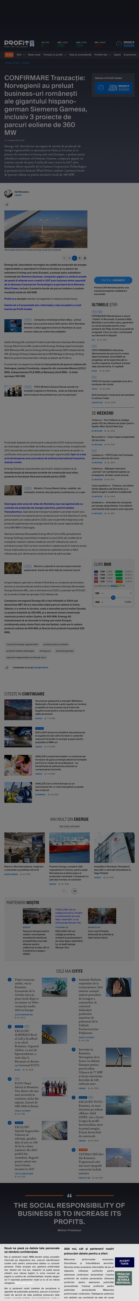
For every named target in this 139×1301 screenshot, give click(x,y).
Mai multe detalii (24, 1283)
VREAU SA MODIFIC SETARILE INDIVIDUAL (123, 1278)
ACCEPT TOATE (124, 1262)
